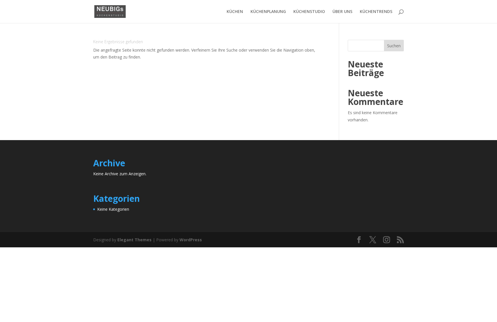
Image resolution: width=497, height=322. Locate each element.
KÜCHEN (235, 12)
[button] (12, 309)
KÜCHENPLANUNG (268, 12)
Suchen (394, 45)
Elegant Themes (134, 239)
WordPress (190, 239)
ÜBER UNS (342, 12)
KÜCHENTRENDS (376, 12)
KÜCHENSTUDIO (309, 12)
